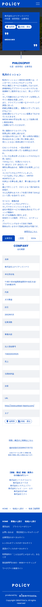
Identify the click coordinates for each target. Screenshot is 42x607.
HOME (5, 508)
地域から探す (18, 508)
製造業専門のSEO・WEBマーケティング (19, 562)
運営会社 (6, 526)
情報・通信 (25, 421)
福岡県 (12, 421)
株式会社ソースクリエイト (20, 480)
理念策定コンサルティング (27, 532)
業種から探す (16, 521)
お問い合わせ (8, 532)
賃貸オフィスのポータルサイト (15, 548)
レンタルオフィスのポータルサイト (17, 543)
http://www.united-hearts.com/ (19, 405)
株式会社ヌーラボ (20, 482)
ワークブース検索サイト (12, 568)
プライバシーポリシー (22, 526)
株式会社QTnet (20, 491)
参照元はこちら (30, 231)
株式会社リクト (20, 494)
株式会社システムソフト (20, 485)
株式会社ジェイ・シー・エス (20, 488)
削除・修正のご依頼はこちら (21, 440)
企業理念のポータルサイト (13, 537)
